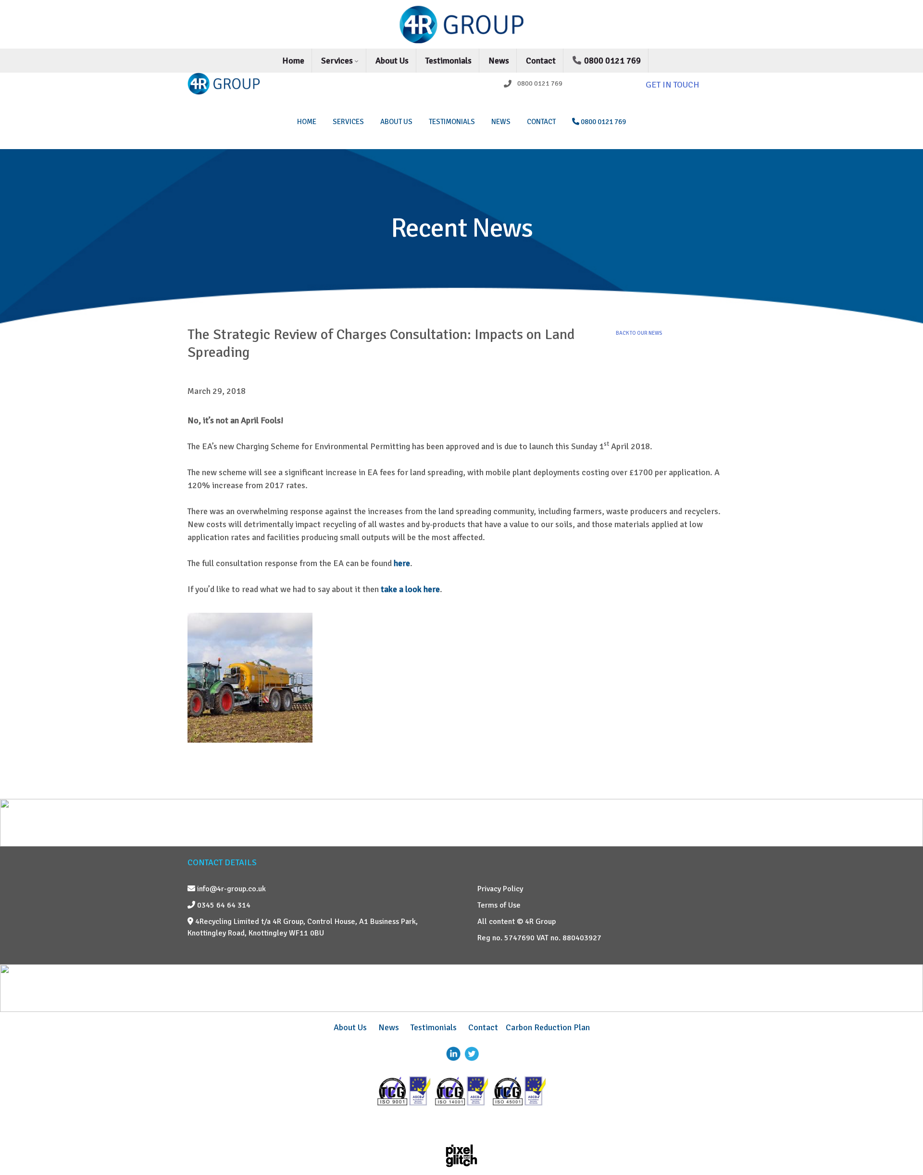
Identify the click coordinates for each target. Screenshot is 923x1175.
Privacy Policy (500, 889)
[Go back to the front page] (461, 24)
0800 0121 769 (611, 60)
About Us (392, 60)
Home (293, 60)
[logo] (250, 84)
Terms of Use (499, 905)
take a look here (410, 589)
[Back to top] (901, 1144)
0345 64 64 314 (222, 905)
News (498, 60)
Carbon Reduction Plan (548, 1027)
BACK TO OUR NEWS (639, 333)
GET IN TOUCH (672, 84)
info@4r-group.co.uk (230, 889)
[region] (461, 237)
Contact (541, 60)
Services (338, 60)
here (402, 563)
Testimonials (448, 60)
